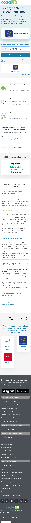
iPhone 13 (6, 447)
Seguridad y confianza (8, 475)
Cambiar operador (25, 74)
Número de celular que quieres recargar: (15, 44)
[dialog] (6, 522)
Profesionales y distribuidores (10, 482)
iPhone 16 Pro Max (8, 454)
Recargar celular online (17, 99)
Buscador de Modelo (7, 437)
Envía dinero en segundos (18, 85)
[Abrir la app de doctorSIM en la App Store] (8, 391)
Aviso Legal (15, 517)
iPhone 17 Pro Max (8, 451)
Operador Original (6, 444)
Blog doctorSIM (6, 488)
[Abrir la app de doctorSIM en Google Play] (22, 391)
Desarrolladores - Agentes (10, 485)
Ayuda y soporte (6, 469)
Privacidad (6, 517)
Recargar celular (15, 113)
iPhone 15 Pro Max (8, 457)
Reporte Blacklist (6, 441)
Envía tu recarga (15, 55)
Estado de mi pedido (7, 465)
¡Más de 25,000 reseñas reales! (10, 495)
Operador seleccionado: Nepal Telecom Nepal (14, 60)
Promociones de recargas (9, 401)
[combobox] (5, 49)
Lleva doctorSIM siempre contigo (14, 380)
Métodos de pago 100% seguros (11, 478)
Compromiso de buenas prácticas (11, 472)
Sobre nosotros (6, 492)
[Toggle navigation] (27, 2)
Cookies (22, 517)
